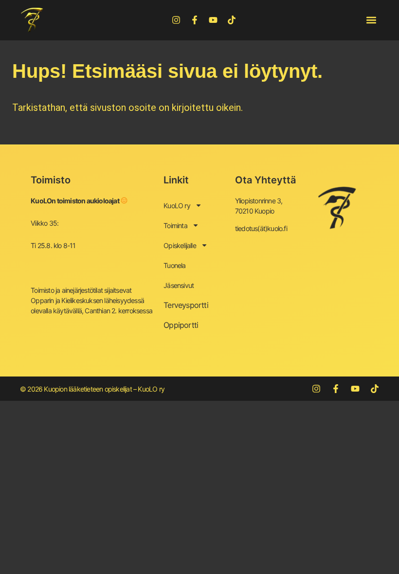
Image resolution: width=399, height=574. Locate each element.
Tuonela (174, 265)
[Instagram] (176, 20)
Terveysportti (185, 305)
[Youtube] (213, 20)
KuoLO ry (176, 205)
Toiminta (175, 225)
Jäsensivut (178, 285)
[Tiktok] (231, 20)
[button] (371, 20)
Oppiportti (180, 325)
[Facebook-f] (194, 20)
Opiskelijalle (179, 245)
